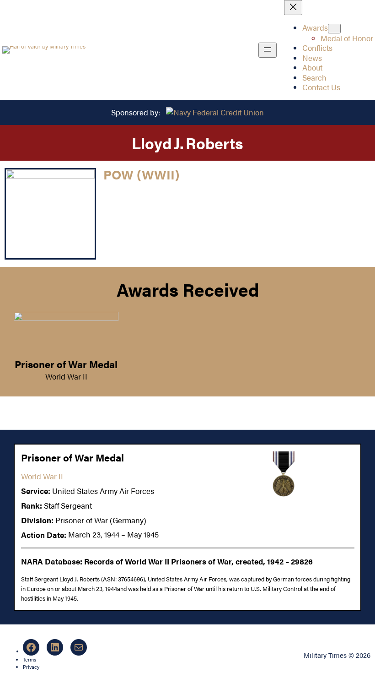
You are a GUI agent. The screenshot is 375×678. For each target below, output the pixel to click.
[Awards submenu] (334, 28)
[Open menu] (267, 50)
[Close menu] (293, 7)
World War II (66, 376)
